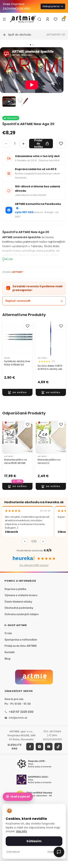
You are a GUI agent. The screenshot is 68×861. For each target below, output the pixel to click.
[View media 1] (9, 101)
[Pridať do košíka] (17, 392)
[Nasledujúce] (43, 541)
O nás (8, 633)
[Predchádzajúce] (25, 541)
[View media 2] (24, 101)
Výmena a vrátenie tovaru (21, 595)
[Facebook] (30, 747)
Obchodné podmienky (19, 607)
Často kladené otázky (18, 601)
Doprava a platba (15, 588)
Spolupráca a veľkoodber (21, 639)
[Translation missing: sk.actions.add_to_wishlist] (27, 326)
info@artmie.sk (18, 717)
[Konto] (47, 19)
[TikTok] (58, 747)
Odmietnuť (13, 851)
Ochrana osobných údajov (22, 614)
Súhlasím (33, 841)
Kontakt (10, 652)
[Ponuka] (4, 19)
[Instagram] (39, 747)
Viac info (21, 831)
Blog (7, 658)
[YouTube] (49, 747)
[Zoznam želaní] (55, 19)
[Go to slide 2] (33, 44)
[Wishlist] (61, 143)
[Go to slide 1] (30, 44)
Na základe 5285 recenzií (34, 565)
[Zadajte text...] (39, 19)
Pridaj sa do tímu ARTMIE (21, 645)
